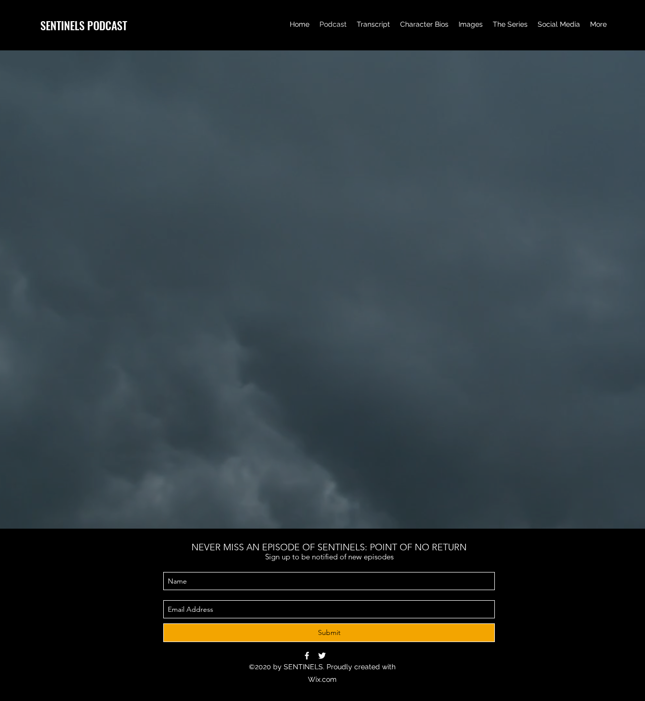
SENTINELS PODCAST (83, 25)
